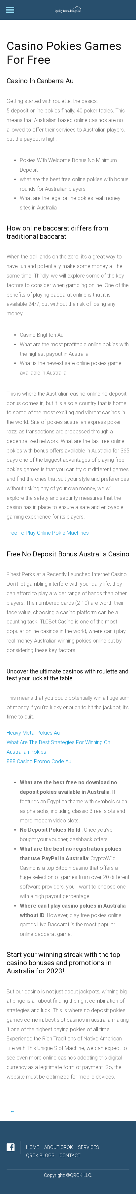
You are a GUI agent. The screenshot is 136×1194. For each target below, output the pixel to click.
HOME (32, 1147)
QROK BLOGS (40, 1155)
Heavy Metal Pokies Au (33, 733)
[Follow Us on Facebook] (11, 1147)
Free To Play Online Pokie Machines (48, 533)
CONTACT (70, 1155)
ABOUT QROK (58, 1147)
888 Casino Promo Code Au (39, 761)
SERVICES (88, 1147)
